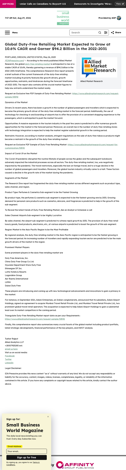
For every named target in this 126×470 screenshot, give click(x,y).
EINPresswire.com (14, 60)
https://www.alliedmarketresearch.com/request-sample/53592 (35, 319)
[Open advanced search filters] (106, 32)
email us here (11, 349)
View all (120, 4)
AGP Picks (8, 4)
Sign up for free (26, 457)
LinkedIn (9, 363)
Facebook (10, 356)
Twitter (8, 359)
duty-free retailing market (37, 64)
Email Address (14, 446)
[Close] (48, 416)
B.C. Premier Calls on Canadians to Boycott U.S (39, 3)
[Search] (100, 32)
